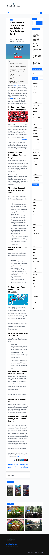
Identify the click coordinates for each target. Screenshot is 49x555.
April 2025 (35, 133)
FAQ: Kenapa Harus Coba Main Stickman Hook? (17, 78)
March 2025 (35, 136)
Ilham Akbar (9, 493)
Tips (34, 299)
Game (12, 19)
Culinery (34, 227)
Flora (34, 236)
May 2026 (35, 92)
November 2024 (36, 149)
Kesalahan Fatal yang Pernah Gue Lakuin (18, 71)
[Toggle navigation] (23, 13)
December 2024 (36, 146)
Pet (33, 283)
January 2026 (35, 105)
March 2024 (35, 174)
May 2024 (35, 167)
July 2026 (35, 86)
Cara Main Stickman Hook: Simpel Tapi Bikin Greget (18, 67)
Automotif (35, 196)
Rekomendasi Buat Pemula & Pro (17, 79)
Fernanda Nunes (18, 493)
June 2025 (35, 127)
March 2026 (35, 99)
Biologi (34, 205)
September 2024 (36, 155)
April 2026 (35, 95)
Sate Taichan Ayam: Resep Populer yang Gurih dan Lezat (37, 51)
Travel (34, 302)
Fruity (34, 243)
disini (18, 456)
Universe (35, 308)
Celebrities (35, 221)
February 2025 (36, 139)
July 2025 (35, 124)
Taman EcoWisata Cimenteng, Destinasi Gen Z (37, 45)
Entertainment (36, 233)
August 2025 (35, 121)
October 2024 (35, 152)
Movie (34, 277)
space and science (37, 290)
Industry (34, 255)
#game (11, 41)
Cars (34, 218)
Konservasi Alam (36, 261)
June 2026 (35, 89)
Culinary (34, 224)
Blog (34, 208)
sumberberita (11, 544)
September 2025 (36, 117)
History (34, 252)
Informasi (35, 258)
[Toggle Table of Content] (25, 62)
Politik (34, 286)
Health (34, 249)
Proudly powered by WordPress (11, 551)
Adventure (35, 189)
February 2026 (36, 102)
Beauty (34, 199)
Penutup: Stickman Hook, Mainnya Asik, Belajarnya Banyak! (17, 82)
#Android (22, 39)
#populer (19, 41)
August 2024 (35, 158)
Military (34, 271)
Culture (34, 230)
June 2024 (35, 164)
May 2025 (35, 130)
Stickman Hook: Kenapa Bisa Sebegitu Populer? (16, 64)
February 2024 (36, 177)
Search (34, 19)
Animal (34, 192)
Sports (34, 293)
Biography (35, 202)
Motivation (35, 274)
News (34, 280)
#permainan (15, 41)
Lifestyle (35, 268)
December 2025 (36, 108)
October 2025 (35, 114)
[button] (38, 12)
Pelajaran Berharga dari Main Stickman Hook (18, 75)
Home (29, 552)
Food (34, 239)
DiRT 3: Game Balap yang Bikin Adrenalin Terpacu (37, 56)
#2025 (18, 39)
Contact (42, 552)
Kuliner (34, 265)
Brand (34, 211)
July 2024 (35, 161)
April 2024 (35, 171)
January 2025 (35, 142)
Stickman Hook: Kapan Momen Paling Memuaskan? (16, 74)
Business (35, 214)
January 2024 (35, 180)
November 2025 (36, 111)
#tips (23, 41)
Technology (35, 296)
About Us (32, 552)
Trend (34, 305)
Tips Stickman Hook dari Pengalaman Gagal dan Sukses (18, 70)
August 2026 (35, 83)
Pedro (12, 38)
